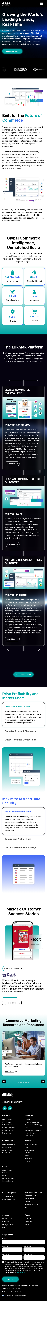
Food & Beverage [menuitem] (30, 1142)
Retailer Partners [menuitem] (7, 1159)
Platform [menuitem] (6, 1125)
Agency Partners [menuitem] (7, 1157)
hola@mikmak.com (8, 1208)
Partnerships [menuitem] (7, 1150)
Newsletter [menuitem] (28, 1168)
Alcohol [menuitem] (27, 1128)
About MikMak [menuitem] (7, 1179)
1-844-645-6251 (7, 1206)
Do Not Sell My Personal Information (12, 1301)
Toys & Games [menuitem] (29, 1145)
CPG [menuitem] (26, 1137)
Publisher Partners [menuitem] (8, 1162)
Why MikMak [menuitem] (6, 1131)
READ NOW (9, 1004)
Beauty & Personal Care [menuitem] (32, 1131)
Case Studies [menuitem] (29, 1159)
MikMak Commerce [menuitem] (8, 1137)
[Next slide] (43, 1090)
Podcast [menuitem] (27, 1170)
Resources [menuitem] (29, 1150)
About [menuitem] (4, 1175)
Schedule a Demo (12, 51)
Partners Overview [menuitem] (8, 1154)
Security (18, 1297)
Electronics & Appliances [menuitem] (33, 1139)
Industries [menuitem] (29, 1125)
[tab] (8, 1012)
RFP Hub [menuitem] (27, 1162)
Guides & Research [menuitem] (31, 1154)
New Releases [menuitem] (7, 1128)
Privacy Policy (21, 1281)
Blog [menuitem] (26, 1157)
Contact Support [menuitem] (7, 1190)
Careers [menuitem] (5, 1182)
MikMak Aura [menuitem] (6, 1142)
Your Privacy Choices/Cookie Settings (15, 1304)
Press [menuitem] (4, 1185)
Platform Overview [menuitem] (8, 1134)
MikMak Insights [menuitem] (7, 1139)
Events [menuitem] (27, 1165)
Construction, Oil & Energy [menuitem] (33, 1134)
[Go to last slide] (4, 1090)
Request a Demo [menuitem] (8, 1187)
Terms (4, 1297)
